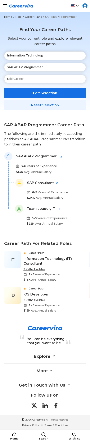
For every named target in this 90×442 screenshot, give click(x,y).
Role (18, 16)
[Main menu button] (5, 5)
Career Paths (33, 16)
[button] (14, 436)
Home (8, 16)
